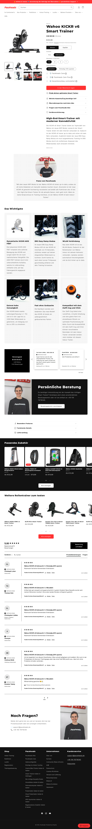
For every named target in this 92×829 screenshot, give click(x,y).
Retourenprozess (51, 778)
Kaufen (65, 47)
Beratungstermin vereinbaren (51, 406)
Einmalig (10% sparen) (66, 69)
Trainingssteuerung (10, 768)
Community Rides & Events (54, 762)
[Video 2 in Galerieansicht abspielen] (37, 76)
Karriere (48, 759)
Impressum (49, 787)
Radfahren (7, 759)
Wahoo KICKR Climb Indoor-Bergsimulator (13, 469)
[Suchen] (72, 7)
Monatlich (51, 69)
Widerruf (49, 781)
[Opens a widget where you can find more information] (84, 826)
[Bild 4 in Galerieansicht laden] (37, 66)
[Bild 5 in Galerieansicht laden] (8, 76)
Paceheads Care (30, 759)
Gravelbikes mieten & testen (34, 782)
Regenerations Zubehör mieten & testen (35, 806)
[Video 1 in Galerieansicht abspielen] (28, 76)
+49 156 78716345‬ (74, 759)
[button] (22, 12)
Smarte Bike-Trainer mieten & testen (34, 769)
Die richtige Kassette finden (34, 779)
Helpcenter (71, 764)
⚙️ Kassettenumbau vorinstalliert (62, 81)
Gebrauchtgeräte (30, 762)
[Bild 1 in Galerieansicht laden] (8, 66)
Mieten (52, 47)
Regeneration (8, 765)
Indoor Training (9, 755)
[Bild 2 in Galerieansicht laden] (18, 66)
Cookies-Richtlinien (52, 771)
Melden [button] (49, 572)
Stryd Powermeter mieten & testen (34, 795)
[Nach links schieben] (42, 481)
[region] (59, 359)
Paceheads (43, 824)
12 (49, 62)
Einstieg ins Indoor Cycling (33, 765)
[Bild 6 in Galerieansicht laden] (18, 76)
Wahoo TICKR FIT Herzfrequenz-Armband (33, 469)
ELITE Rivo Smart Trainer (33, 521)
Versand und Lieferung (53, 774)
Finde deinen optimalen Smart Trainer (63, 93)
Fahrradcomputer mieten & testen (33, 786)
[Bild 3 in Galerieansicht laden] (28, 66)
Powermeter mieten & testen (34, 791)
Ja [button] (45, 572)
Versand (56, 42)
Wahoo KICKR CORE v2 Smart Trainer (12, 522)
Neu (50, 55)
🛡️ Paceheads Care (57, 73)
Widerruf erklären (51, 784)
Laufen (6, 762)
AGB (47, 765)
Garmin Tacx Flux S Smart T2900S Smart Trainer (54, 522)
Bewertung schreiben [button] (79, 546)
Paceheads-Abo (30, 755)
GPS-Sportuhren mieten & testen (33, 800)
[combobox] (46, 7)
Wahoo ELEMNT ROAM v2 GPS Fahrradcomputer (53, 469)
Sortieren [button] (7, 555)
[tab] (73, 555)
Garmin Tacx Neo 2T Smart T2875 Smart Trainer (75, 522)
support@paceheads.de (76, 755)
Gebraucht (59, 55)
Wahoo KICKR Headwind (74, 469)
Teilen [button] (53, 572)
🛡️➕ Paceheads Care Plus (60, 77)
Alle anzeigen (46, 485)
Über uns (49, 755)
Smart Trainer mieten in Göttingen (32, 775)
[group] (13, 543)
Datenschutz (50, 768)
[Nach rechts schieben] (50, 481)
